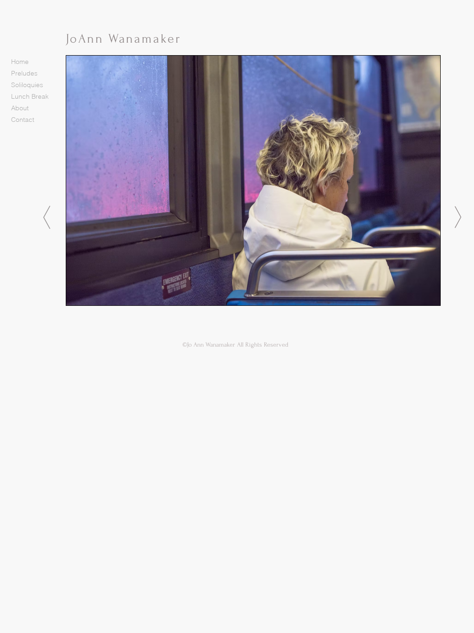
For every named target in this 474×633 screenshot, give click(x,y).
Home (20, 61)
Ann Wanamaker (129, 39)
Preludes (24, 73)
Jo (72, 39)
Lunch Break (30, 96)
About (20, 108)
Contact (22, 119)
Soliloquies (27, 85)
